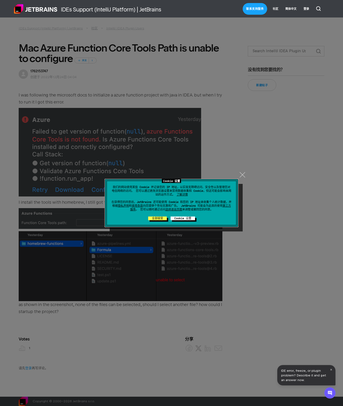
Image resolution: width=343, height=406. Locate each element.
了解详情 (182, 194)
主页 (35, 9)
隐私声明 (123, 206)
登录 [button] (306, 8)
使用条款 (137, 206)
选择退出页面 (173, 209)
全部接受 (157, 218)
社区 (275, 8)
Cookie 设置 (182, 218)
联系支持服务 (255, 8)
